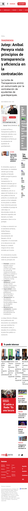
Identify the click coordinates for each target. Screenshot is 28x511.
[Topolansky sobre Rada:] (3, 359)
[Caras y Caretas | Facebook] (19, 455)
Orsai (20, 10)
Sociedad (3, 474)
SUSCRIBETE (21, 4)
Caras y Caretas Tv (13, 467)
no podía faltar (22, 427)
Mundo (14, 10)
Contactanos (25, 475)
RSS (23, 479)
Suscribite (12, 117)
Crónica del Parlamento (6, 400)
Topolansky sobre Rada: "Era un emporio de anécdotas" (13, 157)
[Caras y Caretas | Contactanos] (25, 455)
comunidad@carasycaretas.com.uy (8, 494)
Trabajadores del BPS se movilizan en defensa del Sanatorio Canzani (22, 449)
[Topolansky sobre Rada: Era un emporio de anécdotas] (5, 154)
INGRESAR (12, 4)
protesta (20, 443)
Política (3, 469)
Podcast (13, 471)
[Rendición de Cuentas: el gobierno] (24, 359)
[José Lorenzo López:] (17, 359)
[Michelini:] (10, 359)
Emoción (20, 412)
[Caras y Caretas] (7, 456)
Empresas (8, 476)
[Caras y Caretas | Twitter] (22, 455)
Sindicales (7, 10)
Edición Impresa (13, 475)
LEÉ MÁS (12, 152)
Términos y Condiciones (5, 486)
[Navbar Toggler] (4, 4)
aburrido (20, 396)
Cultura (8, 470)
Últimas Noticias (3, 465)
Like (7, 473)
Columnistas (4, 472)
